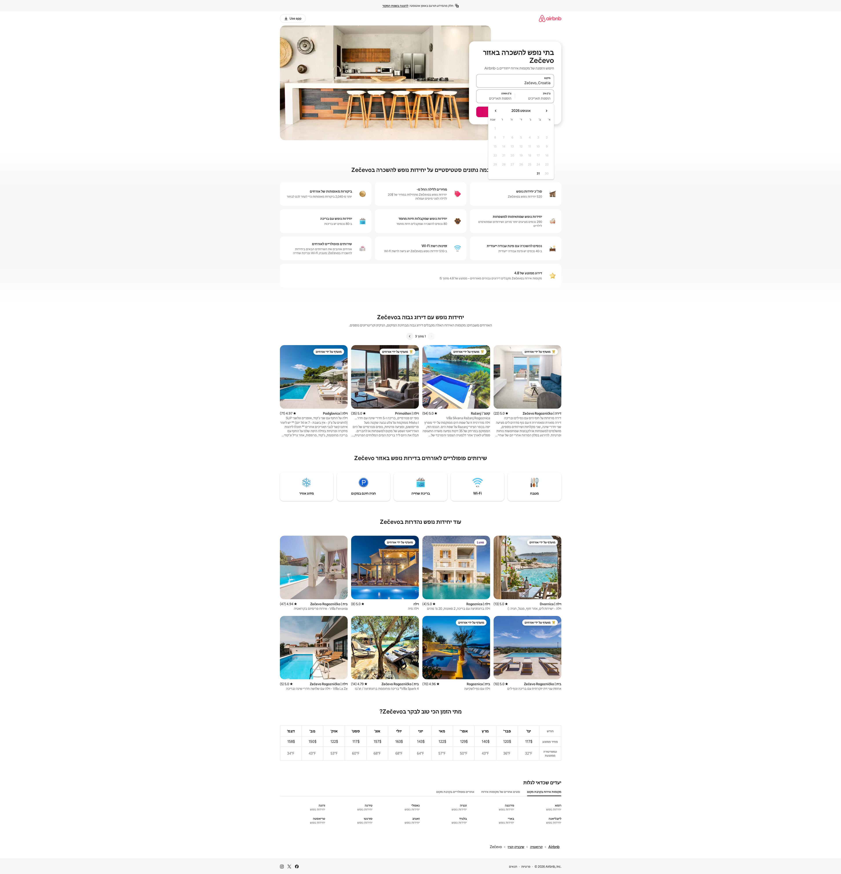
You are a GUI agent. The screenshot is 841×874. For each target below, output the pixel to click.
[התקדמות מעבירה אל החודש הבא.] (495, 110)
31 (538, 173)
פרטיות (525, 867)
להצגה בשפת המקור (395, 6)
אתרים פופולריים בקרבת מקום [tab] (455, 792)
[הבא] (409, 336)
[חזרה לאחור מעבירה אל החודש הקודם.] (546, 110)
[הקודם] (431, 336)
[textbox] (535, 98)
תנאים (513, 867)
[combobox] (515, 83)
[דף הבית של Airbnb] (550, 18)
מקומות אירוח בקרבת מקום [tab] (544, 792)
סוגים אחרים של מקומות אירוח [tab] (500, 792)
